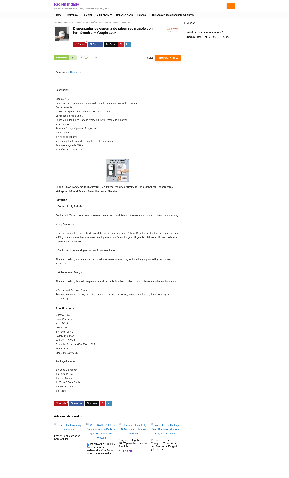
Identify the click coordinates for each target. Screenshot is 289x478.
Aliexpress (75, 72)
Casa (59, 15)
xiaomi (226, 37)
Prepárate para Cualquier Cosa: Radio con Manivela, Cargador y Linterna (165, 445)
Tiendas (141, 15)
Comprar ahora (168, 58)
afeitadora (191, 32)
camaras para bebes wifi (211, 32)
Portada (57, 22)
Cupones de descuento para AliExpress (173, 15)
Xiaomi (88, 15)
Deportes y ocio (124, 15)
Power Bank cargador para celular (67, 437)
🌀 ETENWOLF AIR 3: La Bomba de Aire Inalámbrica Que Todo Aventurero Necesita (100, 449)
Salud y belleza (104, 15)
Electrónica (72, 15)
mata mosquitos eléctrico (198, 37)
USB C (216, 37)
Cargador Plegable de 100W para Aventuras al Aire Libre (133, 443)
